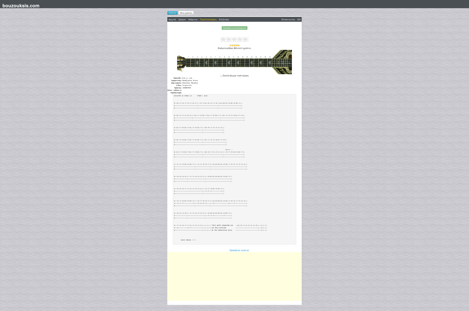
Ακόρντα (192, 19)
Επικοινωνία (288, 19)
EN (298, 19)
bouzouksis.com (20, 5)
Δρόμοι (182, 19)
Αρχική (172, 19)
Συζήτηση (224, 19)
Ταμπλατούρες (208, 19)
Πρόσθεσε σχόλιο (239, 250)
